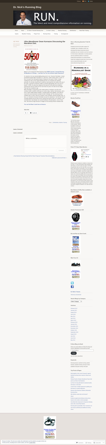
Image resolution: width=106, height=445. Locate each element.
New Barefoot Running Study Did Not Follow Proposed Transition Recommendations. (34, 156)
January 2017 (74, 310)
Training (56, 33)
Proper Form (37, 33)
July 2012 (73, 336)
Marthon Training (63, 122)
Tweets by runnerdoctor (76, 294)
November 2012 (74, 328)
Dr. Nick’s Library (51, 30)
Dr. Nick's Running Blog (27, 7)
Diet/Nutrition (73, 30)
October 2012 (74, 330)
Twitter (91, 1)
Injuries (16, 33)
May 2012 (73, 340)
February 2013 (74, 322)
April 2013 (73, 318)
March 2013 (73, 320)
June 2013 (73, 314)
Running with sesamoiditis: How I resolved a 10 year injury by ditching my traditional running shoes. (81, 407)
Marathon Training (26, 33)
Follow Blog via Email (77, 344)
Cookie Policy (32, 442)
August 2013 (73, 312)
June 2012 (73, 338)
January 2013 (74, 324)
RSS (85, 1)
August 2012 (73, 334)
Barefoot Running (62, 30)
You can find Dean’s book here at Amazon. (35, 104)
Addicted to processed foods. (59, 157)
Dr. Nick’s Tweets (75, 291)
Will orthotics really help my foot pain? (79, 394)
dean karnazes (16, 43)
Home (16, 30)
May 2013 (73, 316)
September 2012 (74, 332)
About (22, 30)
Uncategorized (64, 33)
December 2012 (74, 326)
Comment (61, 150)
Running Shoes (47, 33)
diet (14, 45)
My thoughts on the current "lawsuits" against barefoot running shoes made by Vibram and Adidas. (81, 375)
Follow (73, 353)
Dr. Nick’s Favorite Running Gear (35, 30)
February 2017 (74, 308)
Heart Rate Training (84, 30)
